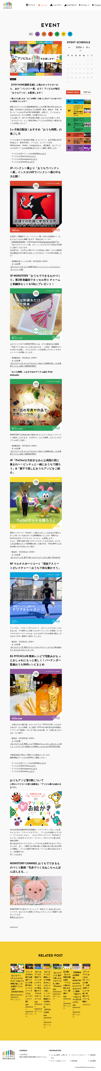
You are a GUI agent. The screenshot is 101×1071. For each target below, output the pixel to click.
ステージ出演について (58, 1061)
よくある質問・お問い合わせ (59, 1056)
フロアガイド (72, 5)
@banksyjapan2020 (47, 242)
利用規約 (93, 1055)
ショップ (56, 5)
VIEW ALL (87, 92)
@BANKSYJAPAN (18, 242)
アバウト (84, 5)
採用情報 (74, 1061)
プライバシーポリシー (78, 1055)
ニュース (44, 5)
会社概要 (93, 1061)
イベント (32, 5)
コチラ (43, 153)
